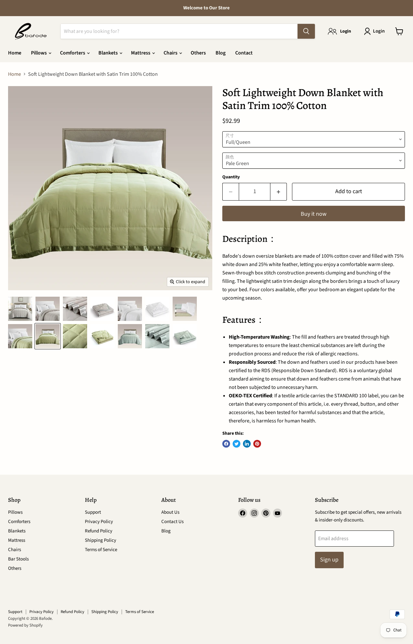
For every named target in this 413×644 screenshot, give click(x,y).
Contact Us (172, 521)
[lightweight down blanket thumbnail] (75, 309)
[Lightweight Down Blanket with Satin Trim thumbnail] (20, 309)
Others (198, 52)
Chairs (171, 52)
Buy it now (314, 214)
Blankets (108, 52)
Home (14, 52)
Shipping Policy (100, 540)
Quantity (231, 177)
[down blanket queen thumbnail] (47, 309)
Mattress (141, 52)
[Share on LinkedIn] (247, 444)
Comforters (73, 52)
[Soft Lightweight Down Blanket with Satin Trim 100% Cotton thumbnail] (130, 309)
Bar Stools (18, 559)
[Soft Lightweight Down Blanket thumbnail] (102, 309)
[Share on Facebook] (226, 444)
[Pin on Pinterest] (257, 444)
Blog (221, 52)
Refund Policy (98, 531)
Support (93, 512)
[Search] (306, 31)
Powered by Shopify (25, 625)
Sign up (329, 560)
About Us (170, 512)
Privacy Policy (99, 521)
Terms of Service (101, 549)
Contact (244, 52)
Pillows (39, 52)
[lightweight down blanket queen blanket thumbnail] (20, 336)
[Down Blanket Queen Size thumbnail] (47, 336)
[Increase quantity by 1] (278, 192)
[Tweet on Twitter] (236, 444)
